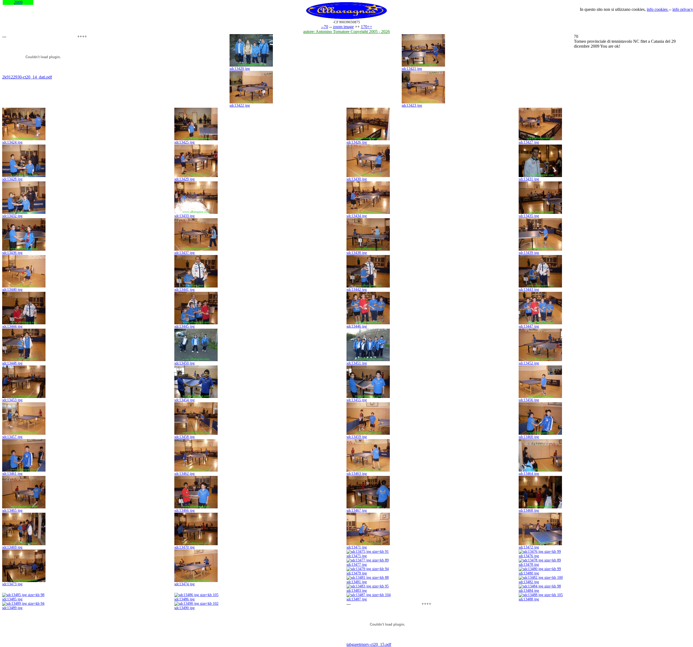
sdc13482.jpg (529, 582)
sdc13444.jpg (12, 326)
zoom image (343, 26)
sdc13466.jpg (184, 510)
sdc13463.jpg (356, 474)
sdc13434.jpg (356, 216)
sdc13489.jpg (12, 608)
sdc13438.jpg (356, 253)
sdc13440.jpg (12, 289)
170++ (366, 26)
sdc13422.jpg (240, 105)
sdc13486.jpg (184, 599)
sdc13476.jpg (529, 556)
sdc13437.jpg (184, 253)
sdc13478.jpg (529, 565)
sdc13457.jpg (12, 437)
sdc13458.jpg (184, 437)
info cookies (658, 9)
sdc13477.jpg (356, 565)
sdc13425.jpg (184, 142)
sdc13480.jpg (529, 573)
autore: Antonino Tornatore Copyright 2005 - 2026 (346, 31)
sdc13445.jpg (184, 326)
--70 (324, 26)
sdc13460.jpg (529, 437)
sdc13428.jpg (12, 179)
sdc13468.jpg (529, 510)
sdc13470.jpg (184, 547)
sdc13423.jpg (412, 105)
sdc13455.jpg (356, 400)
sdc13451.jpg (356, 363)
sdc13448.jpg (12, 363)
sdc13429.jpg (184, 179)
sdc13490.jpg (184, 608)
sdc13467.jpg (356, 510)
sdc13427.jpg (529, 142)
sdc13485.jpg (12, 599)
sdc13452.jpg (529, 363)
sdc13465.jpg (12, 510)
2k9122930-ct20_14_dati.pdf (27, 77)
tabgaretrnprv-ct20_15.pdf (368, 644)
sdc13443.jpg (529, 289)
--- (4, 36)
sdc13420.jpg (240, 69)
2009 (18, 2)
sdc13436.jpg (12, 253)
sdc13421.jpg (412, 69)
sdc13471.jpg (356, 547)
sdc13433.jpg (184, 216)
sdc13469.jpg (12, 547)
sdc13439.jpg (529, 253)
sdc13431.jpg (529, 179)
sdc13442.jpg (356, 289)
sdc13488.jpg (529, 599)
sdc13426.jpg (356, 142)
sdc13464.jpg (529, 474)
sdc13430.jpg (356, 179)
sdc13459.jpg (356, 437)
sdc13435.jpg (529, 216)
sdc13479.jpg (356, 573)
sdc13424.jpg (12, 142)
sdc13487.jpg (356, 599)
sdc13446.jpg (356, 326)
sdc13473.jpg (12, 584)
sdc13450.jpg (184, 363)
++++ (82, 36)
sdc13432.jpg (12, 216)
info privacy (682, 9)
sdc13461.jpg (12, 474)
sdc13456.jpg (529, 400)
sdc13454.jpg (184, 400)
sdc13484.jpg (529, 591)
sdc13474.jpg (184, 584)
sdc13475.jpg (356, 556)
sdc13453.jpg (12, 400)
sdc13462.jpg (184, 474)
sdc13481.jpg (356, 582)
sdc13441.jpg (184, 289)
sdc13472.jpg (529, 547)
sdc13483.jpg (356, 591)
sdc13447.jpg (529, 326)
